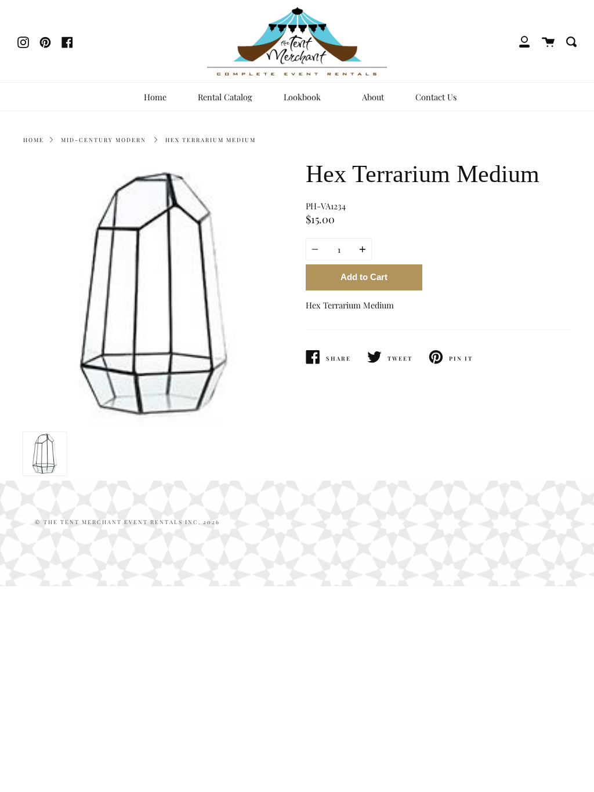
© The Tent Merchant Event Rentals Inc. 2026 (127, 521)
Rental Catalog (225, 97)
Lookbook (303, 97)
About (373, 97)
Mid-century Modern (103, 139)
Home (155, 97)
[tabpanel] (155, 293)
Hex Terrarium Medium (210, 139)
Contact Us (436, 97)
